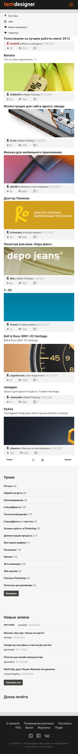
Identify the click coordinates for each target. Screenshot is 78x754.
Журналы (44, 727)
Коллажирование (15, 500)
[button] (41, 16)
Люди (59, 727)
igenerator (9, 649)
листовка (9, 624)
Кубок (8, 409)
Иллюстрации (33, 232)
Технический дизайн (18, 514)
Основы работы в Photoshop (22, 528)
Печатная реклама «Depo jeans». (28, 244)
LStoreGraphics (12, 674)
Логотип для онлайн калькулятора (23, 657)
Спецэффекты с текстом (20, 521)
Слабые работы (28, 324)
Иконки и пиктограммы (34, 186)
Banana (9, 55)
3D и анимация (15, 564)
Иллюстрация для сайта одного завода (34, 106)
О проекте (13, 723)
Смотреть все (13, 682)
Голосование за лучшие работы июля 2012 (37, 38)
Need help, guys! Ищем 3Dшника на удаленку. (30, 669)
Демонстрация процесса (20, 535)
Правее (68, 459)
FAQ (18, 727)
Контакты (65, 723)
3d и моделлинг (35, 375)
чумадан (10, 387)
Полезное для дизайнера (20, 585)
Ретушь (10, 486)
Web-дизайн (12, 571)
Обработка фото (15, 493)
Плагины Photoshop (17, 578)
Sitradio (8, 637)
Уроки (29, 727)
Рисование (12, 549)
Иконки (10, 556)
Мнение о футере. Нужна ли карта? (24, 633)
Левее (9, 459)
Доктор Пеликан (17, 198)
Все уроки (11, 593)
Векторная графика (17, 542)
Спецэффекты (15, 507)
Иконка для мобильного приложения (33, 152)
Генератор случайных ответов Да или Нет (28, 645)
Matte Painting (32, 94)
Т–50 (8, 290)
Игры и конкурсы (32, 43)
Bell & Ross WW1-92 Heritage (25, 336)
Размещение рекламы (39, 723)
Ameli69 (22, 625)
